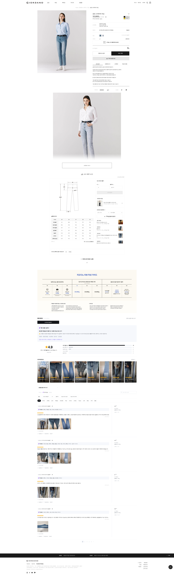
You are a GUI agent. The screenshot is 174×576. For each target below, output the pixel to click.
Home (77, 7)
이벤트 (139, 566)
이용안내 (28, 563)
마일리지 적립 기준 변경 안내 (69, 555)
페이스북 (122, 90)
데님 (88, 7)
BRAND (145, 562)
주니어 (72, 2)
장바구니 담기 (101, 53)
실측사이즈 (127, 38)
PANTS (85, 7)
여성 (56, 2)
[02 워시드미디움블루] (100, 36)
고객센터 (143, 2)
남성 (48, 2)
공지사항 (145, 568)
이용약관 (33, 563)
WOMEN (81, 7)
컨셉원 (80, 2)
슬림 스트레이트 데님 (94, 7)
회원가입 (139, 2)
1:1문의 (139, 562)
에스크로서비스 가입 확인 (72, 567)
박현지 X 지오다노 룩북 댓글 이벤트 (101, 555)
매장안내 (145, 564)
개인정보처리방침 (39, 563)
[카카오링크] (126, 90)
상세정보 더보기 (87, 165)
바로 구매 (120, 53)
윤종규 (81, 566)
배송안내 (127, 30)
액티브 (63, 2)
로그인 (135, 2)
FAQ (140, 564)
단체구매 (145, 566)
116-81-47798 (35, 567)
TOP (169, 555)
